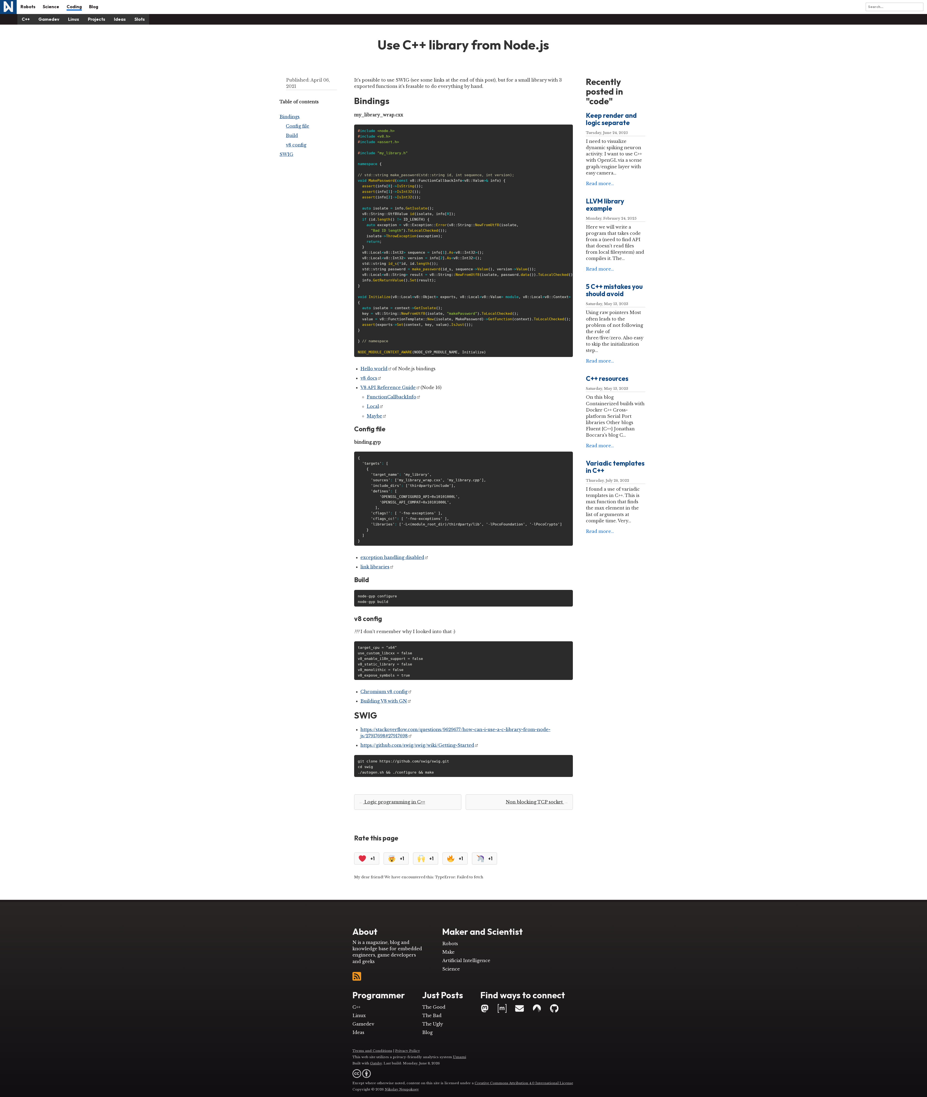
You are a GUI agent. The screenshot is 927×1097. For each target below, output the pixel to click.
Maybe (374, 416)
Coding (74, 6)
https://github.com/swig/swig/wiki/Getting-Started (417, 745)
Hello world (373, 368)
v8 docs (368, 378)
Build (292, 135)
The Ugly (432, 1024)
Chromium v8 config (383, 691)
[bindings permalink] (392, 101)
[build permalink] (372, 580)
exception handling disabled (392, 557)
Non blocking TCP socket (537, 802)
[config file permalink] (388, 429)
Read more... (600, 183)
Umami (459, 1057)
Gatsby (376, 1063)
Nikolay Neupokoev (402, 1089)
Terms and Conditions (372, 1051)
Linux (73, 19)
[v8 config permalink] (385, 618)
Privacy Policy (407, 1051)
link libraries (374, 567)
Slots (139, 19)
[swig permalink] (380, 715)
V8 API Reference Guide (388, 387)
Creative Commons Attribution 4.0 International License (524, 1083)
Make (448, 952)
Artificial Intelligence (466, 960)
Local (373, 406)
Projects (96, 19)
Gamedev (48, 19)
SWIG (286, 154)
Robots (28, 6)
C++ (26, 19)
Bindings (290, 116)
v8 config (296, 145)
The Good (433, 1007)
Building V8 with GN (383, 701)
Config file (297, 126)
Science (51, 6)
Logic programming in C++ (392, 802)
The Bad (432, 1015)
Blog (93, 6)
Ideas (120, 19)
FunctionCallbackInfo (391, 397)
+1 (372, 858)
